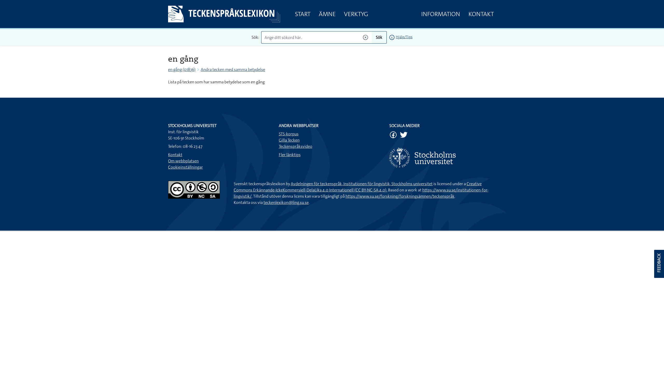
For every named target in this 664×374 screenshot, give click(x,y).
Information (440, 14)
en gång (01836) (182, 69)
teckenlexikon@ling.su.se (286, 202)
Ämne (327, 14)
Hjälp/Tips (404, 37)
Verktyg (356, 14)
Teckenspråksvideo (295, 146)
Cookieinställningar (185, 167)
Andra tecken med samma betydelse (233, 69)
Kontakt (481, 14)
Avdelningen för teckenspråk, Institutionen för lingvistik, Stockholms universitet (362, 183)
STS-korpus (289, 134)
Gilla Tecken (289, 140)
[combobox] (316, 37)
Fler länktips (290, 154)
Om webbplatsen (183, 161)
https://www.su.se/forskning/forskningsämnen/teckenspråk (399, 196)
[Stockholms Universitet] (442, 158)
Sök (379, 37)
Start (302, 14)
